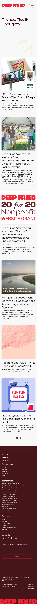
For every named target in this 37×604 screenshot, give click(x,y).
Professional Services (8, 504)
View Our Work (6, 460)
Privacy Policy (31, 586)
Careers (4, 525)
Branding (4, 469)
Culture (6, 516)
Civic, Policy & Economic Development (13, 486)
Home (5, 454)
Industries (7, 481)
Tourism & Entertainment (9, 511)
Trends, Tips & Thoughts (9, 527)
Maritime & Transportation (9, 500)
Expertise (7, 464)
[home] (13, 5)
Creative (4, 471)
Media (3, 475)
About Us (4, 519)
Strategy (4, 467)
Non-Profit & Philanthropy (9, 502)
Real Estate (5, 506)
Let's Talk (7, 535)
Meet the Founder (7, 523)
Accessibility (31, 588)
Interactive (5, 473)
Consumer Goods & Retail (9, 488)
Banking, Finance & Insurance (10, 484)
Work (5, 457)
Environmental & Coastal (9, 492)
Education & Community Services (11, 490)
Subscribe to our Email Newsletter (15, 544)
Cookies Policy (31, 584)
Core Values (5, 521)
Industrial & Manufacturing (9, 498)
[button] (32, 4)
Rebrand (4, 529)
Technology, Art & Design (9, 509)
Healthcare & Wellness (8, 494)
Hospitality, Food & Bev (8, 496)
